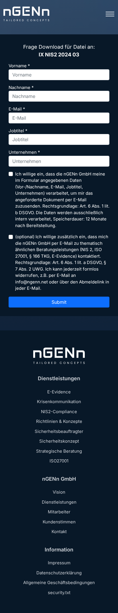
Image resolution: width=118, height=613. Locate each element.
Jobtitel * (18, 130)
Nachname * (21, 87)
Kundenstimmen (59, 522)
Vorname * (19, 65)
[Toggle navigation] (110, 14)
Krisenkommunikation (59, 401)
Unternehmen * (24, 152)
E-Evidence (59, 392)
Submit (59, 302)
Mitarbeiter (59, 512)
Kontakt (59, 531)
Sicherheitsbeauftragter (59, 431)
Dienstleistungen (59, 502)
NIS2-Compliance (59, 411)
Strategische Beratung (59, 451)
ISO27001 (59, 461)
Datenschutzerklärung (59, 572)
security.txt (59, 592)
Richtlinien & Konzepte (59, 421)
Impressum (59, 562)
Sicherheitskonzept (59, 441)
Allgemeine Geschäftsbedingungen (59, 582)
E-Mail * (17, 109)
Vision (59, 492)
